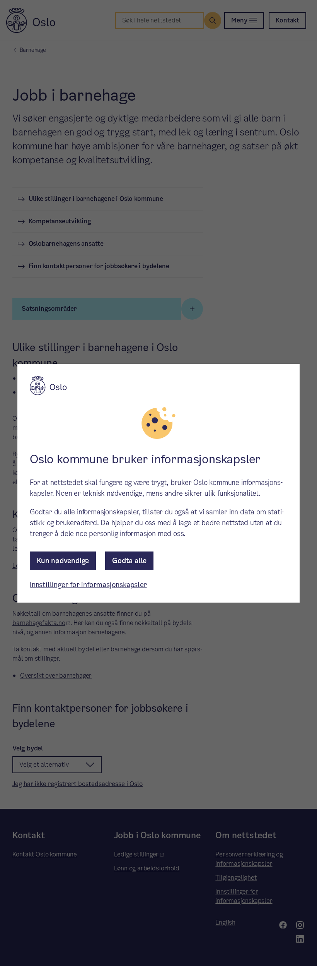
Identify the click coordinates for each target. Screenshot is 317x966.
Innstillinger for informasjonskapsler (88, 584)
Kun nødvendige (63, 560)
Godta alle (129, 560)
